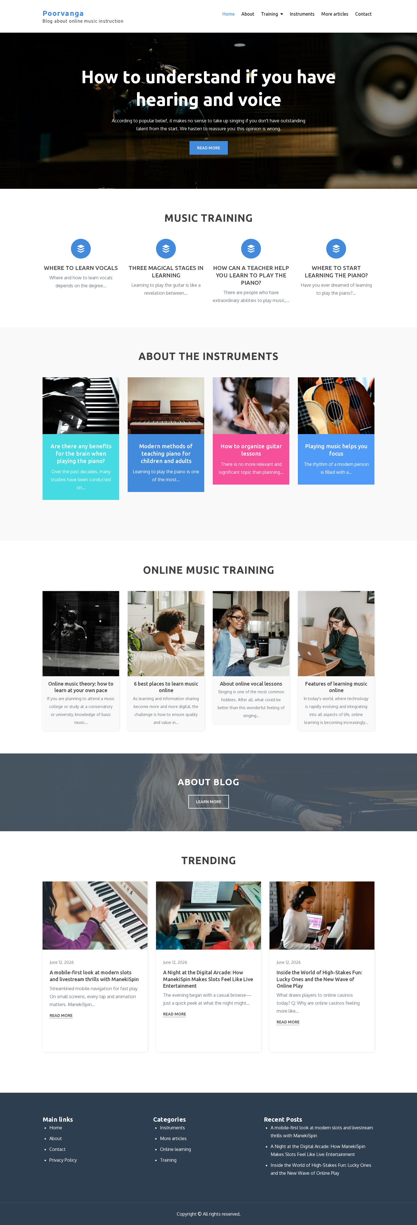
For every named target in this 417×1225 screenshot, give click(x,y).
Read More (208, 148)
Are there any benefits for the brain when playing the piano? (80, 453)
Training (269, 13)
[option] (208, 111)
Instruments (302, 13)
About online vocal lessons (251, 683)
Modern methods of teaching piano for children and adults (166, 453)
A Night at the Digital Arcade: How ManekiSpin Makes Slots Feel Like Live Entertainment (208, 979)
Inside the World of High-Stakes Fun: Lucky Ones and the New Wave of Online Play (319, 979)
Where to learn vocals (81, 268)
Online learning (175, 1149)
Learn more (208, 801)
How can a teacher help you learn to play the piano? (251, 275)
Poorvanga (63, 13)
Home (228, 13)
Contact (363, 13)
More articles (334, 13)
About (247, 13)
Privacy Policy (63, 1160)
